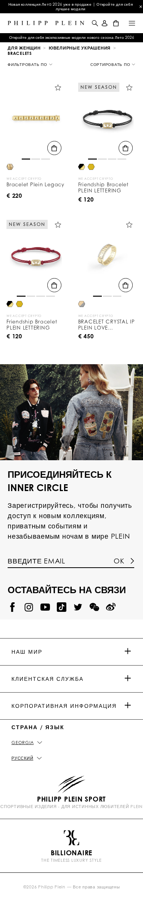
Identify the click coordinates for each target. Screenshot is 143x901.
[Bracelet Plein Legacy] (36, 120)
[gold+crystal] (81, 304)
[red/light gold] (91, 167)
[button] (94, 23)
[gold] (9, 167)
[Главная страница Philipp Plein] (46, 23)
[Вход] (104, 23)
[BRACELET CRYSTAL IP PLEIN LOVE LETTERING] (108, 257)
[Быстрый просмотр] (54, 148)
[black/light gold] (81, 167)
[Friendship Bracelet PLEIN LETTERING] (108, 120)
